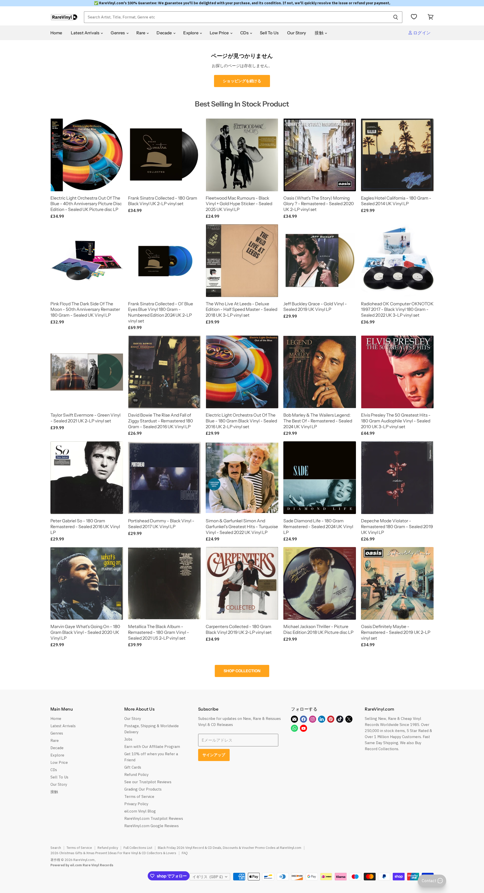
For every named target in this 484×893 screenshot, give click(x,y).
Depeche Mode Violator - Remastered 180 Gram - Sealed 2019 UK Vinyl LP (397, 526)
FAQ (185, 853)
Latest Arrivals (85, 32)
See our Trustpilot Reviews (147, 781)
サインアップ (213, 754)
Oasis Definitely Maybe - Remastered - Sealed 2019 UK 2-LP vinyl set (395, 632)
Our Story (296, 32)
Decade (164, 32)
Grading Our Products (143, 789)
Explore (191, 32)
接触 (319, 32)
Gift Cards (132, 767)
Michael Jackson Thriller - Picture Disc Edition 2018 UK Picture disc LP (318, 629)
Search (55, 848)
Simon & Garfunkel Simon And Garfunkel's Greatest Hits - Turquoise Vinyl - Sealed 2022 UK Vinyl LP (242, 526)
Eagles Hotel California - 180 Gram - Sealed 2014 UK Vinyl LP (396, 200)
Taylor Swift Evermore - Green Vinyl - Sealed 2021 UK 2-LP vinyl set (85, 417)
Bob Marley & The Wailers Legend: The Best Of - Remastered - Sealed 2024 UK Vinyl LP (317, 420)
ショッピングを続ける (242, 80)
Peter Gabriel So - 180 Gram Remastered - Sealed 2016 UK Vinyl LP (85, 526)
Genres (118, 32)
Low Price (220, 32)
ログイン (421, 32)
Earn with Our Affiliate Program (152, 746)
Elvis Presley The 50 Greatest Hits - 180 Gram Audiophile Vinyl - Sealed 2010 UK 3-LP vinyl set (396, 420)
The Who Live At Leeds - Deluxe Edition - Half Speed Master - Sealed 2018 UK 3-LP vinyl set (241, 309)
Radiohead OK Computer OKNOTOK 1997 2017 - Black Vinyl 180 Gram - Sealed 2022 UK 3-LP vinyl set (397, 309)
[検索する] (395, 17)
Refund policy (108, 848)
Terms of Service (139, 796)
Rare (141, 32)
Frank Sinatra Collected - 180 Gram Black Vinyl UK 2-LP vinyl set (162, 200)
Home (56, 32)
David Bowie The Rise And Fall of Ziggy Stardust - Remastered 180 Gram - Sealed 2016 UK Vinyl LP (160, 420)
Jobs (128, 739)
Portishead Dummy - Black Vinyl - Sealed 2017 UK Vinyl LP (161, 523)
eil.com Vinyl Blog (140, 811)
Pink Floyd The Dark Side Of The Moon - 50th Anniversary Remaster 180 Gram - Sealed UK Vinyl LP (85, 309)
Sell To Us (269, 32)
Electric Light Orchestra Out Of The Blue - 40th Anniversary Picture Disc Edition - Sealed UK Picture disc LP (86, 203)
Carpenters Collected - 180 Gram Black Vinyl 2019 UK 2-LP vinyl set (239, 629)
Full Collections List (138, 848)
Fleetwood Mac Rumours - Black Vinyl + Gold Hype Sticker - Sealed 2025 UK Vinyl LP (239, 203)
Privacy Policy (136, 803)
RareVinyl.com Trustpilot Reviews (153, 818)
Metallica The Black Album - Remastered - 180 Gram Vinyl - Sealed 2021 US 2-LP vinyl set (158, 632)
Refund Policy (136, 774)
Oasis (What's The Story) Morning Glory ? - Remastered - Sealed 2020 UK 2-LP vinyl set (318, 203)
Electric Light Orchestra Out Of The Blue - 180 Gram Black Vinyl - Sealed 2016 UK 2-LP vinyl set (241, 420)
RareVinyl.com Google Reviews (151, 825)
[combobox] (236, 17)
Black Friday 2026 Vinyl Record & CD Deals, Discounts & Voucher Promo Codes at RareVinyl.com (229, 848)
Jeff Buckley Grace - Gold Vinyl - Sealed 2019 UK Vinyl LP (315, 306)
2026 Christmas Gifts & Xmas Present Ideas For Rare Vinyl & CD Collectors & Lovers (113, 853)
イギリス (207, 876)
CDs (245, 32)
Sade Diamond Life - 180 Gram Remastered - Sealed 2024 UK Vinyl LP (318, 526)
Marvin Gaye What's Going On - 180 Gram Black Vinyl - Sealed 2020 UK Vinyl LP (85, 632)
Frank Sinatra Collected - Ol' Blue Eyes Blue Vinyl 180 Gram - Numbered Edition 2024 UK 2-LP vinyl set (160, 312)
